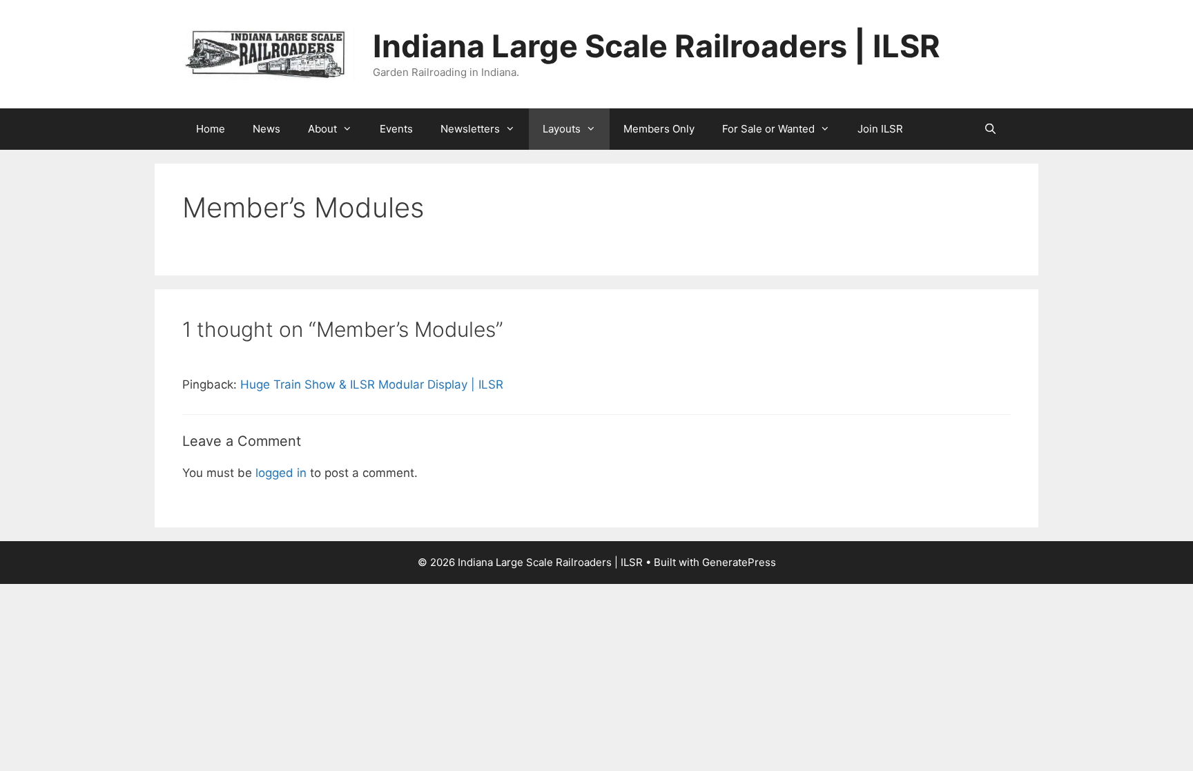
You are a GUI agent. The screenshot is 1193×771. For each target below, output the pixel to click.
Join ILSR (880, 128)
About (322, 128)
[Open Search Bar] (990, 129)
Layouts (562, 128)
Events (396, 128)
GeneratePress (739, 562)
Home (210, 128)
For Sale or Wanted (768, 128)
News (266, 128)
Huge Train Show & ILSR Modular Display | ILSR (371, 384)
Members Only (659, 128)
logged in (281, 473)
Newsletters (470, 128)
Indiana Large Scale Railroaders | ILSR (656, 46)
